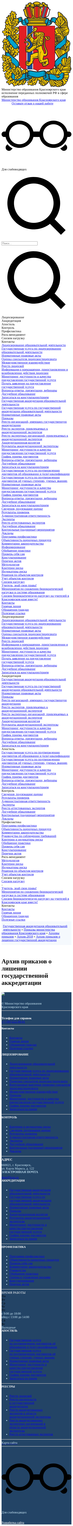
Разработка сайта (13, 1522)
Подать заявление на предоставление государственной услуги (26, 385)
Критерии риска (12, 568)
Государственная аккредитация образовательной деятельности (30, 1191)
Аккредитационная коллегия (21, 442)
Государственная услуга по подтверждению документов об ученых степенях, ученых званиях (34, 479)
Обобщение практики (16, 550)
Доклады (7, 533)
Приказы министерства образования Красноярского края (28, 931)
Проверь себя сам (13, 554)
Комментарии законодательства (23, 543)
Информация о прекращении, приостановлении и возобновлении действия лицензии (35, 371)
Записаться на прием (23, 1109)
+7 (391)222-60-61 (13, 1021)
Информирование (13, 547)
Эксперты (8, 519)
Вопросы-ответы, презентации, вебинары (29, 390)
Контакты (8, 602)
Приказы (7, 418)
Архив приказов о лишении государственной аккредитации (31, 938)
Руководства (17, 1270)
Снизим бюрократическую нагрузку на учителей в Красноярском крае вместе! (35, 597)
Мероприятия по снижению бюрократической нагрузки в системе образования (32, 590)
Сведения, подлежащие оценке (22, 508)
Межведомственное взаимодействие (26, 362)
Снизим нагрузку (13, 582)
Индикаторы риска (14, 571)
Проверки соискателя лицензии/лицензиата (38, 1081)
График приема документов (20, 456)
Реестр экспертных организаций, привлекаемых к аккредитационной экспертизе (35, 437)
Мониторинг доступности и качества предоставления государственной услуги (29, 378)
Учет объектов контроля (18, 578)
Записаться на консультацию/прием (25, 397)
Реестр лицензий (13, 366)
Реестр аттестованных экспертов (23, 522)
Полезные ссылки (13, 613)
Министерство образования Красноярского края (34, 100)
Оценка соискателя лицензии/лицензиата (29, 359)
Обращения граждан (15, 609)
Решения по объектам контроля (22, 575)
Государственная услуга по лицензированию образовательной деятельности (31, 350)
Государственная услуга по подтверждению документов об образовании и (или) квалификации (36, 472)
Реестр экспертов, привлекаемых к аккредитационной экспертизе (25, 430)
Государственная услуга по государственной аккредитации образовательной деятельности (32, 409)
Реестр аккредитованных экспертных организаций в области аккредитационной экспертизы (27, 1425)
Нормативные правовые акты (21, 355)
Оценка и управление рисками (29, 1277)
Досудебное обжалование (18, 394)
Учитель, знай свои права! (19, 585)
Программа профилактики (19, 536)
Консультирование (14, 557)
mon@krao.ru (10, 1177)
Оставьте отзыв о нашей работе (32, 103)
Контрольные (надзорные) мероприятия (28, 529)
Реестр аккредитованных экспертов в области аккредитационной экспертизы (30, 1413)
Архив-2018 (25, 936)
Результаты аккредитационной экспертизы (30, 446)
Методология (10, 564)
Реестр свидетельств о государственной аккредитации (22, 1403)
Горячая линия (11, 606)
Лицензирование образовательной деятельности (34, 345)
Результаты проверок (15, 512)
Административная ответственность (26, 515)
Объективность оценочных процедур (26, 540)
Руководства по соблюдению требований (29, 836)
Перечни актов (11, 561)
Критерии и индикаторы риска (22, 839)
